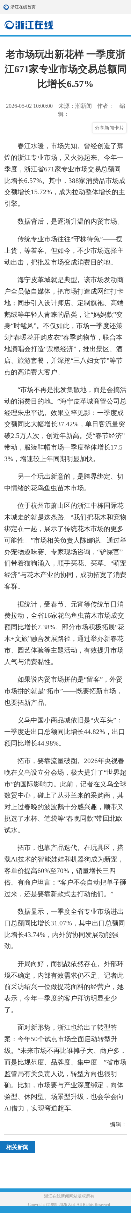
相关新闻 (17, 1147)
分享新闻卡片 (109, 128)
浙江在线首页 (6, 7)
